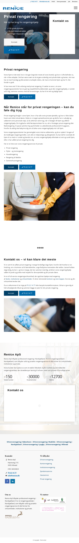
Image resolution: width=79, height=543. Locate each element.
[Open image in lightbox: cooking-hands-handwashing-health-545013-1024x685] (33, 248)
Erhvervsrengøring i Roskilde (44, 442)
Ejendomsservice (46, 471)
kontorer (50, 279)
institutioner (15, 279)
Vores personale (61, 1)
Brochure (74, 1)
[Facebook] (7, 481)
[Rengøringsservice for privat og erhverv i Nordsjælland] (13, 7)
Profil (53, 1)
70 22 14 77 (34, 1)
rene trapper (59, 279)
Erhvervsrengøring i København (19, 442)
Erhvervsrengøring (46, 460)
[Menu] (74, 7)
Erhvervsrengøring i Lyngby (34, 444)
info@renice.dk (45, 1)
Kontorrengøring (46, 463)
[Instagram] (12, 481)
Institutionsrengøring (47, 467)
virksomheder (27, 279)
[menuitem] (34, 1)
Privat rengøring (46, 479)
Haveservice (44, 475)
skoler (8, 279)
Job (69, 1)
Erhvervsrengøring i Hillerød (57, 444)
